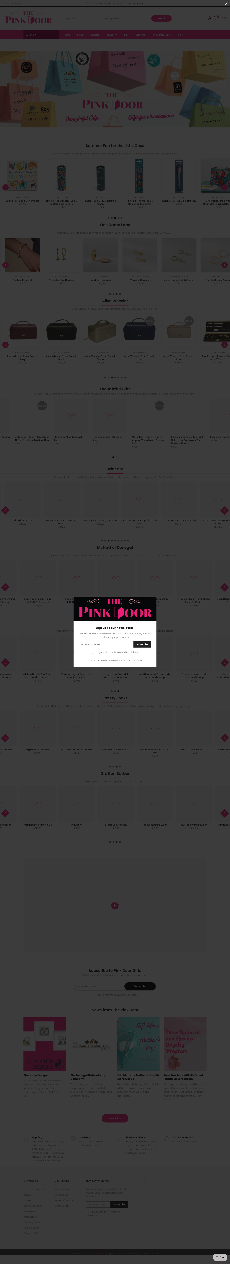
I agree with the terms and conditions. (117, 652)
